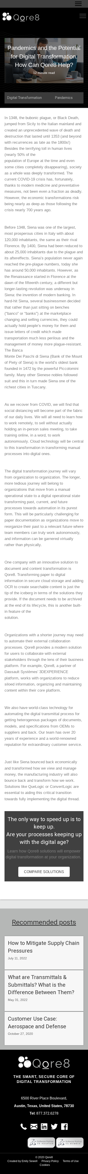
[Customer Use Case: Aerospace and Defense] (44, 1028)
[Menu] (78, 4)
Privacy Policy (50, 1161)
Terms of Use (71, 1161)
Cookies (45, 1165)
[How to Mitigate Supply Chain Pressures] (44, 952)
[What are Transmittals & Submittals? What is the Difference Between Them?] (44, 990)
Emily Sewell (29, 1161)
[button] (24, 1127)
